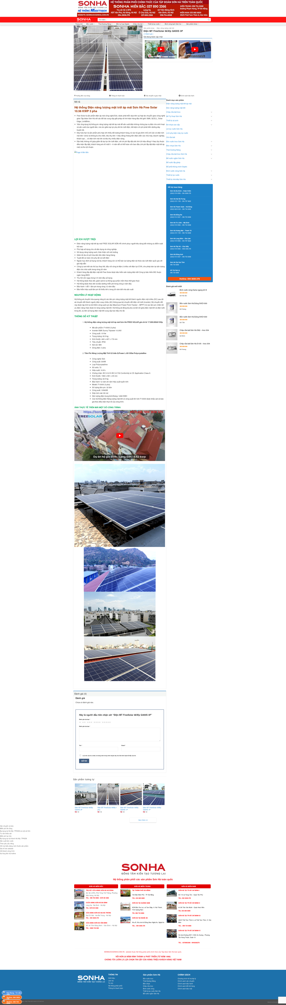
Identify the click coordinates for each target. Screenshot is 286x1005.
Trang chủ (79, 24)
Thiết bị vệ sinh (172, 120)
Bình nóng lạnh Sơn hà (173, 24)
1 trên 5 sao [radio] (80, 722)
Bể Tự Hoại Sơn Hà (174, 116)
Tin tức (110, 983)
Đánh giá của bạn (84, 719)
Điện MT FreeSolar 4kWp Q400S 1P (129, 808)
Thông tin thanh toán (118, 96)
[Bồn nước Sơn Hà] (143, 8)
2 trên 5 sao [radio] (83, 722)
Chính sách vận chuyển (186, 981)
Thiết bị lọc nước (154, 24)
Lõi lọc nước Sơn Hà (174, 129)
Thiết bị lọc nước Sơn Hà (151, 991)
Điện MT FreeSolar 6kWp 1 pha (107, 808)
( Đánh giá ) (148, 34)
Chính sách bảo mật (185, 988)
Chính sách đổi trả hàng (186, 986)
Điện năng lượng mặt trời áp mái (179, 103)
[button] (77, 88)
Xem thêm (142, 820)
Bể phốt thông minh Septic (176, 166)
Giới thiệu (111, 978)
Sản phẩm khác (191, 24)
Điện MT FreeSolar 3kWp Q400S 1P (152, 808)
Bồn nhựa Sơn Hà (173, 145)
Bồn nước (89, 24)
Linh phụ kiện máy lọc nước (177, 133)
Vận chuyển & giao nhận (153, 96)
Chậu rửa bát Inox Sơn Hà (176, 154)
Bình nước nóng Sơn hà (175, 171)
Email (123, 745)
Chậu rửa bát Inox (173, 112)
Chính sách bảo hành (187, 96)
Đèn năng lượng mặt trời (175, 108)
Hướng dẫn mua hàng (83, 96)
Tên (80, 745)
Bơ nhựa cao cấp (173, 124)
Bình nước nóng (148, 988)
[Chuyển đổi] (211, 112)
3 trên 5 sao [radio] (89, 722)
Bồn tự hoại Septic (122, 24)
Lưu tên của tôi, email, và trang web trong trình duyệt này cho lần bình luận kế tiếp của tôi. (109, 755)
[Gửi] (209, 20)
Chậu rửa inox (148, 986)
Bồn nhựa (146, 983)
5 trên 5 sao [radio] (106, 722)
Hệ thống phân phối (115, 986)
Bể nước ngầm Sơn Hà (175, 158)
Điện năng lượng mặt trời (165, 28)
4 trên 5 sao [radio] (97, 722)
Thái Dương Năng (104, 24)
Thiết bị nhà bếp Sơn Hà (176, 179)
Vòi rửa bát (170, 137)
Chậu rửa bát (137, 24)
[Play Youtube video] (161, 49)
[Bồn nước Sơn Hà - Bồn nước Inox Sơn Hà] (84, 19)
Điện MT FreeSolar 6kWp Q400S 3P (84, 808)
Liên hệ (111, 981)
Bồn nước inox (148, 978)
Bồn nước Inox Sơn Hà (175, 141)
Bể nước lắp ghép (173, 162)
